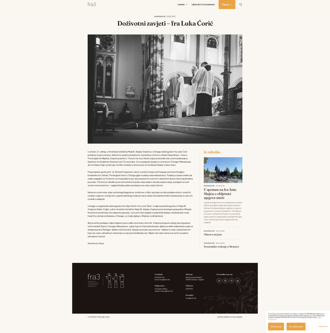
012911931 (189, 289)
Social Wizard (236, 317)
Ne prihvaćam (296, 326)
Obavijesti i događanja (203, 4)
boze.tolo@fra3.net (162, 280)
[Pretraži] (240, 4)
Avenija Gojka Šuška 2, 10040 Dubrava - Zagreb (195, 278)
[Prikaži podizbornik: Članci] (231, 4)
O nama (181, 4)
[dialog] (298, 321)
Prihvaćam (276, 326)
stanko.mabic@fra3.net (164, 291)
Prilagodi (323, 326)
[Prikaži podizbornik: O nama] (187, 4)
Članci (225, 4)
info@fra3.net (191, 298)
